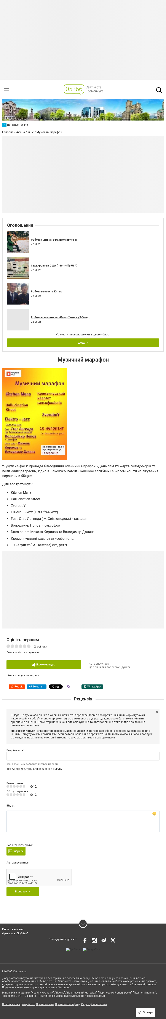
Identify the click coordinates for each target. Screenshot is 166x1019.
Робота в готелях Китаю (46, 291)
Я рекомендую (45, 664)
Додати (83, 342)
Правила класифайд (67, 1004)
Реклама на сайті (13, 929)
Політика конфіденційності (18, 1004)
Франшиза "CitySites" (15, 933)
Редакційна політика (94, 1004)
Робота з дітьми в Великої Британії (54, 239)
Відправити (22, 891)
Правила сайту (45, 1004)
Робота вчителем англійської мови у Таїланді (60, 317)
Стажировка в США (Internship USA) (54, 265)
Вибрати (18, 851)
